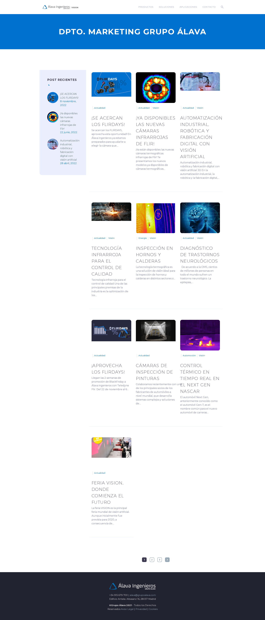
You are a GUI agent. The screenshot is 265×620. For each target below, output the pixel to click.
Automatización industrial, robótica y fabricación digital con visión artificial (69, 150)
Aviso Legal (127, 609)
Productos (145, 7)
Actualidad (99, 108)
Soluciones (166, 7)
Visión (156, 108)
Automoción (189, 355)
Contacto (209, 7)
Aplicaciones (188, 7)
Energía (142, 238)
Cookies (153, 609)
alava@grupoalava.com (143, 595)
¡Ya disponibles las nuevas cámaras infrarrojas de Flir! (68, 121)
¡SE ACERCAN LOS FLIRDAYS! (69, 95)
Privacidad (141, 609)
